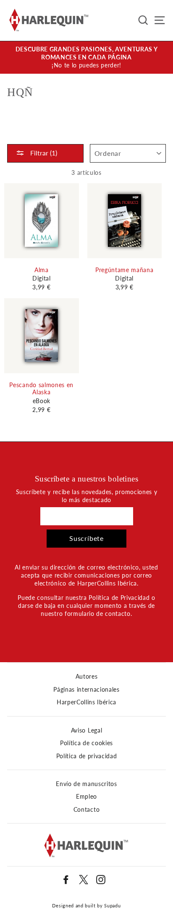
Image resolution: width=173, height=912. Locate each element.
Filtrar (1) (43, 153)
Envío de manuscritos (86, 784)
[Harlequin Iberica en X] (83, 879)
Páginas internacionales (86, 689)
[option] (86, 57)
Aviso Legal (86, 730)
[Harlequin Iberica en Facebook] (66, 879)
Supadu (112, 905)
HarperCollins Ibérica (86, 702)
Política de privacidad (86, 756)
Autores (87, 676)
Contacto (86, 809)
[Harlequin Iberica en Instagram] (100, 879)
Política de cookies (86, 743)
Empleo (86, 796)
